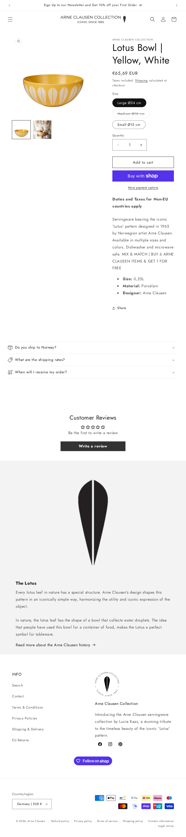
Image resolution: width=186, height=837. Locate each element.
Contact (18, 696)
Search (17, 685)
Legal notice (166, 826)
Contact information (161, 821)
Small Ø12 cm (128, 124)
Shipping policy (133, 821)
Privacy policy (83, 821)
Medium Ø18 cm (133, 114)
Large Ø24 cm (129, 102)
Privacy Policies (24, 718)
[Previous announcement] (9, 5)
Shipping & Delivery (28, 729)
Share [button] (121, 307)
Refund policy (60, 821)
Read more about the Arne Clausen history (53, 645)
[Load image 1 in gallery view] (21, 129)
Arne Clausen (36, 821)
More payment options (143, 187)
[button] (10, 19)
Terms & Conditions (27, 707)
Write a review (93, 446)
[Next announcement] (176, 5)
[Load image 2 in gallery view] (42, 129)
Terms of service (107, 821)
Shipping (141, 80)
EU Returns (20, 740)
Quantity (118, 135)
